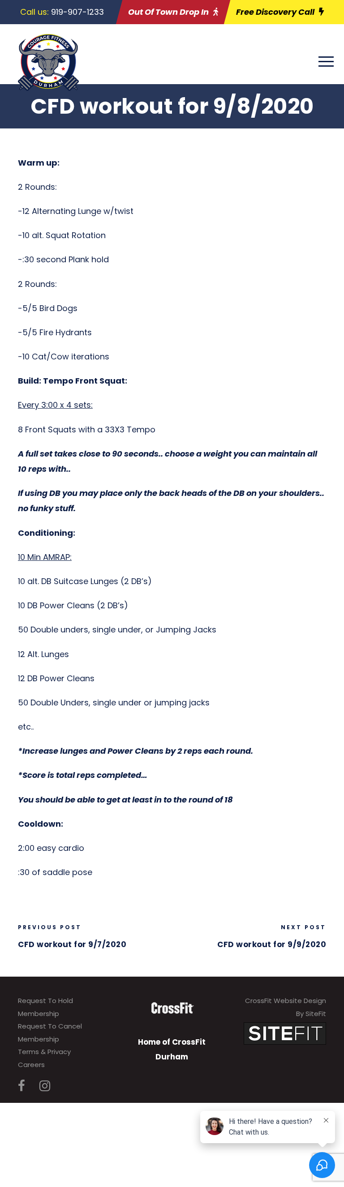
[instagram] (44, 1086)
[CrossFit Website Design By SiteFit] (285, 1033)
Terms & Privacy (44, 1051)
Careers (31, 1064)
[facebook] (21, 1086)
